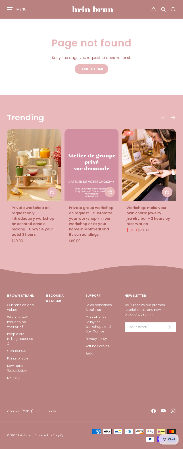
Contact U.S (16, 351)
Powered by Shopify (49, 435)
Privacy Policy (96, 338)
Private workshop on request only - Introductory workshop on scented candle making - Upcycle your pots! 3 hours (33, 221)
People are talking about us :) (20, 339)
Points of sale (17, 358)
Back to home (91, 69)
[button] (173, 9)
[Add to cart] (52, 192)
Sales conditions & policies (98, 307)
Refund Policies (97, 346)
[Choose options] (167, 192)
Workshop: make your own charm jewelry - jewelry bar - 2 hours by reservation (148, 215)
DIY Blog (13, 378)
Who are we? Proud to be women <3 (17, 322)
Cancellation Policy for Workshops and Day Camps (98, 324)
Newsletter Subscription (17, 368)
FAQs (89, 353)
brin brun (24, 435)
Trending (25, 117)
